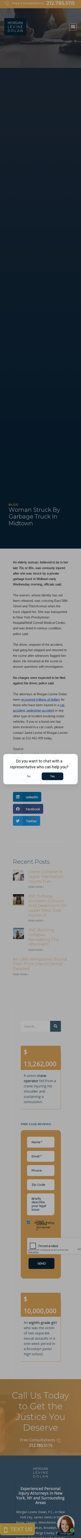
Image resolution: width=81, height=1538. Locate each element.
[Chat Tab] (40, 769)
